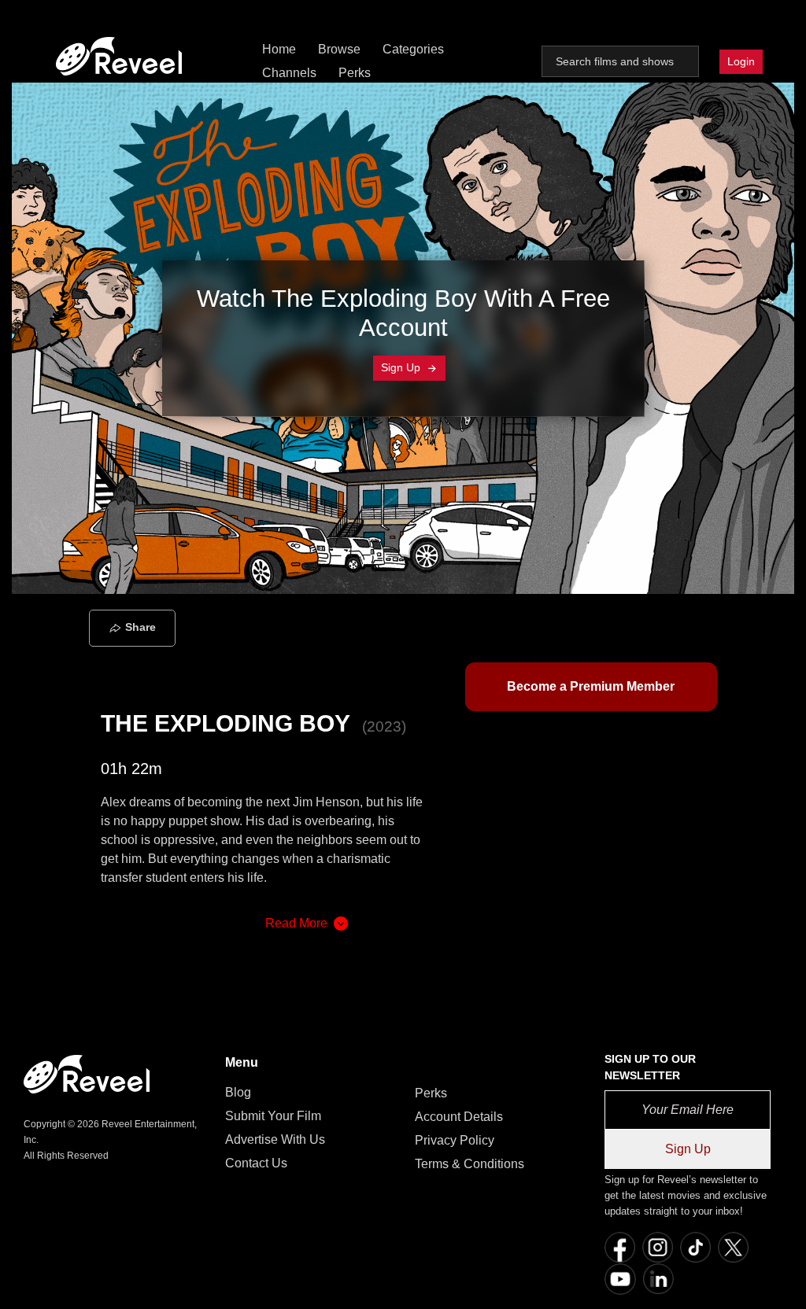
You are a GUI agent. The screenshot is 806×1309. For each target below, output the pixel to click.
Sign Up (402, 367)
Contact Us (256, 1163)
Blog (238, 1092)
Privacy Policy (454, 1140)
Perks (354, 72)
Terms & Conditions (469, 1164)
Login (741, 61)
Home (279, 49)
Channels (289, 72)
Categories (413, 49)
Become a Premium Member (591, 686)
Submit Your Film (273, 1116)
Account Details (459, 1116)
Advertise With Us (275, 1139)
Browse (339, 49)
